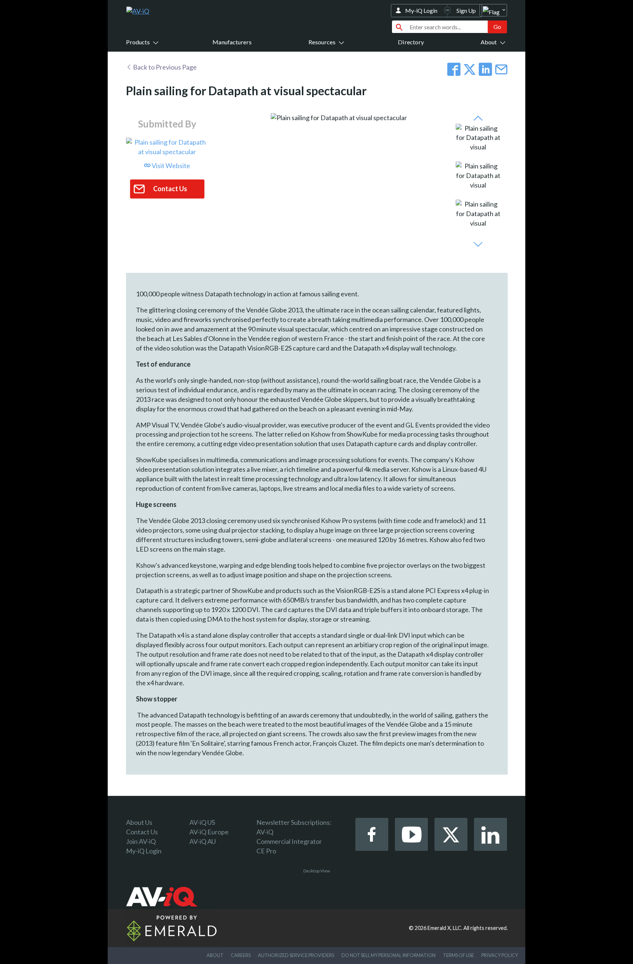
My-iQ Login (421, 10)
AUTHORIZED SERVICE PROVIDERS (296, 955)
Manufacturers (232, 41)
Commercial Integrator (289, 841)
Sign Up (466, 10)
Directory (411, 41)
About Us (139, 822)
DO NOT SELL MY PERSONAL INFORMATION (388, 955)
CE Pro (266, 851)
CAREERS (241, 955)
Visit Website (170, 166)
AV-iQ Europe (209, 832)
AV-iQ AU (202, 841)
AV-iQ (264, 832)
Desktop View (316, 871)
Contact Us (142, 832)
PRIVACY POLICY (499, 955)
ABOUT (215, 955)
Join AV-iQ (141, 841)
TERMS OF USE (458, 955)
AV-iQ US (202, 822)
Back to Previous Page (164, 67)
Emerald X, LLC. (444, 928)
